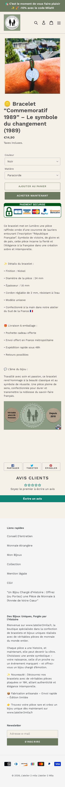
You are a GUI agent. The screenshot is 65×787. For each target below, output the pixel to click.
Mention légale (17, 573)
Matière (9, 168)
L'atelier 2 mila (29, 775)
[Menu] (59, 22)
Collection (14, 564)
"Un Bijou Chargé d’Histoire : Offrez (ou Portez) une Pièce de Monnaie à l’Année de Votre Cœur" (31, 596)
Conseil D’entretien (20, 536)
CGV (10, 583)
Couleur (9, 155)
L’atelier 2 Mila (45, 775)
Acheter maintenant (32, 195)
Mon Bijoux (14, 554)
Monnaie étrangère (19, 545)
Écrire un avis (32, 498)
